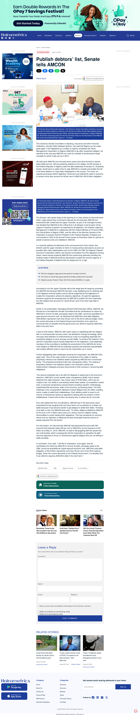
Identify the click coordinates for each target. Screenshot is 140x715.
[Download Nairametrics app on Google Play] (14, 687)
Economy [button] (58, 35)
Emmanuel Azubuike (88, 667)
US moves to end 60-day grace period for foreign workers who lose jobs (67, 276)
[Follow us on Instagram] (10, 38)
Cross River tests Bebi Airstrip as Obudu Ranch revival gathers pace (45, 655)
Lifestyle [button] (102, 35)
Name (40, 584)
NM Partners (40, 698)
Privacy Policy (40, 695)
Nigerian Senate (68, 468)
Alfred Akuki (41, 78)
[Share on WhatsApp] (57, 70)
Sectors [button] (77, 35)
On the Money (82, 468)
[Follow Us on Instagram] (102, 697)
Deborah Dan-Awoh (41, 664)
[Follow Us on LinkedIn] (97, 697)
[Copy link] (62, 70)
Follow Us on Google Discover (94, 78)
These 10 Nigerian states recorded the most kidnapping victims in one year (92, 656)
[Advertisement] (122, 66)
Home (39, 35)
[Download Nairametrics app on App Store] (14, 696)
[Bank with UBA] (17, 174)
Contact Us (39, 691)
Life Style (63, 702)
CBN (54, 468)
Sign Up (123, 687)
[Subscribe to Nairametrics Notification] (135, 711)
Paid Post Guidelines (43, 702)
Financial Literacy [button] (90, 35)
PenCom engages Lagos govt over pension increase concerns (63, 273)
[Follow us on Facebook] (2, 38)
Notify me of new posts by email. (51, 614)
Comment (42, 556)
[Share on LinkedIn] (51, 70)
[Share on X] (39, 70)
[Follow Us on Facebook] (93, 697)
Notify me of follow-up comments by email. (55, 611)
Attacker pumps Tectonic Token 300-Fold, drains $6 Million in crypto (65, 280)
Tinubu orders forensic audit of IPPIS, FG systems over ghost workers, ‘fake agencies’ (70, 656)
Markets (62, 691)
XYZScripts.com (80, 714)
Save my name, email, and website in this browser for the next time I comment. (65, 606)
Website (74, 594)
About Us (39, 688)
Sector (62, 695)
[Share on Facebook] (45, 70)
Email (40, 594)
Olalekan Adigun (75, 664)
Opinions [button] (112, 35)
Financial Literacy (65, 698)
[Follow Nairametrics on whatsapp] (17, 212)
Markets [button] (68, 35)
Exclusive (63, 684)
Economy (63, 688)
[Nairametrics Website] (14, 34)
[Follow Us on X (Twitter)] (106, 697)
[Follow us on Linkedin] (6, 38)
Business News (45, 47)
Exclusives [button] (47, 35)
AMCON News (42, 468)
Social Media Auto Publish (62, 714)
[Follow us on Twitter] (13, 38)
